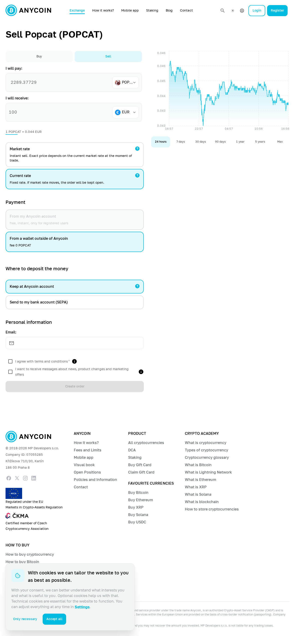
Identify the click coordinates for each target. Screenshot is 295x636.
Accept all (54, 619)
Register (277, 10)
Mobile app (130, 10)
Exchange (77, 10)
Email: (11, 332)
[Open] (134, 82)
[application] (220, 92)
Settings (82, 607)
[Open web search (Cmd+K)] (222, 10)
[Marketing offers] (141, 372)
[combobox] (127, 82)
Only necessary (25, 619)
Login (257, 10)
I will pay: (14, 68)
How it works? (103, 10)
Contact (186, 10)
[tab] (39, 56)
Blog (169, 10)
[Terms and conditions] (74, 361)
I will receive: (17, 98)
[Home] (28, 11)
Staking (152, 10)
